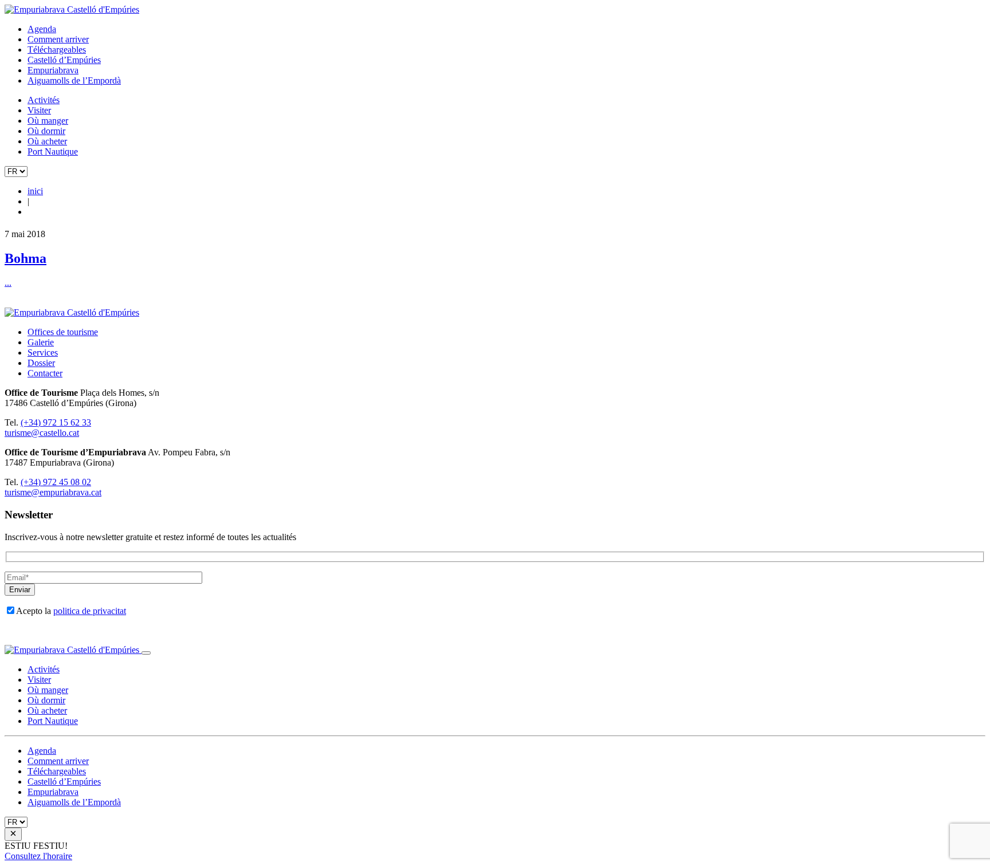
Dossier (41, 363)
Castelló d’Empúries (64, 60)
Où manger (48, 120)
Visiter (39, 110)
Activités (44, 100)
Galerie (41, 342)
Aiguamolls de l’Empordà (74, 80)
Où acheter (47, 141)
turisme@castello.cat (42, 433)
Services (43, 352)
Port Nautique (53, 151)
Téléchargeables (57, 49)
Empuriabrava (53, 70)
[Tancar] (146, 653)
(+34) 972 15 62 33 (56, 422)
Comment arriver (58, 39)
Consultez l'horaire (38, 856)
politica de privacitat (89, 611)
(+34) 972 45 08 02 (56, 482)
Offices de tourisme (63, 332)
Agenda (42, 29)
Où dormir (46, 131)
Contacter (45, 373)
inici (35, 191)
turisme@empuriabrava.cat (53, 492)
